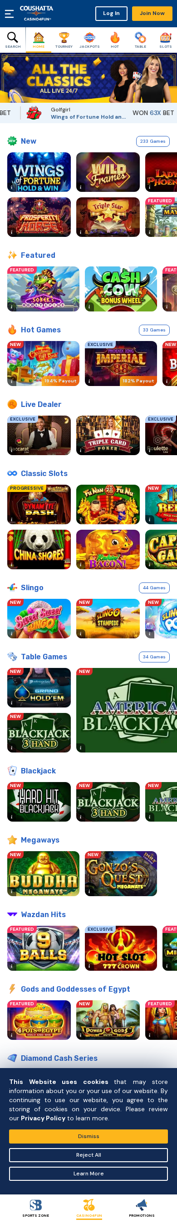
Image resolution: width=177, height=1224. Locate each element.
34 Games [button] (154, 657)
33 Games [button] (154, 330)
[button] (7, 78)
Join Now (152, 13)
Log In (111, 13)
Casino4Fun (89, 1215)
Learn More (89, 1173)
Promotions (142, 1215)
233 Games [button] (153, 141)
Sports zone (35, 1215)
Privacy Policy (43, 1118)
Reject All (88, 1155)
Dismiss (88, 1136)
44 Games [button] (154, 588)
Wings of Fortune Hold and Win (74, 116)
